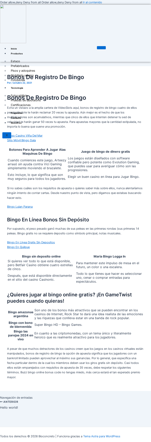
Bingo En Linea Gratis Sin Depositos (31, 242)
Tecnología (17, 88)
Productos (17, 53)
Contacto (16, 118)
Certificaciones (21, 105)
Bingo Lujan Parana (20, 206)
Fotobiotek (18, 80)
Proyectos (17, 113)
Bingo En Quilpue (18, 247)
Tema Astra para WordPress (101, 436)
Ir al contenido (92, 2)
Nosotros (16, 122)
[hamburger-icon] (101, 47)
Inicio (14, 48)
